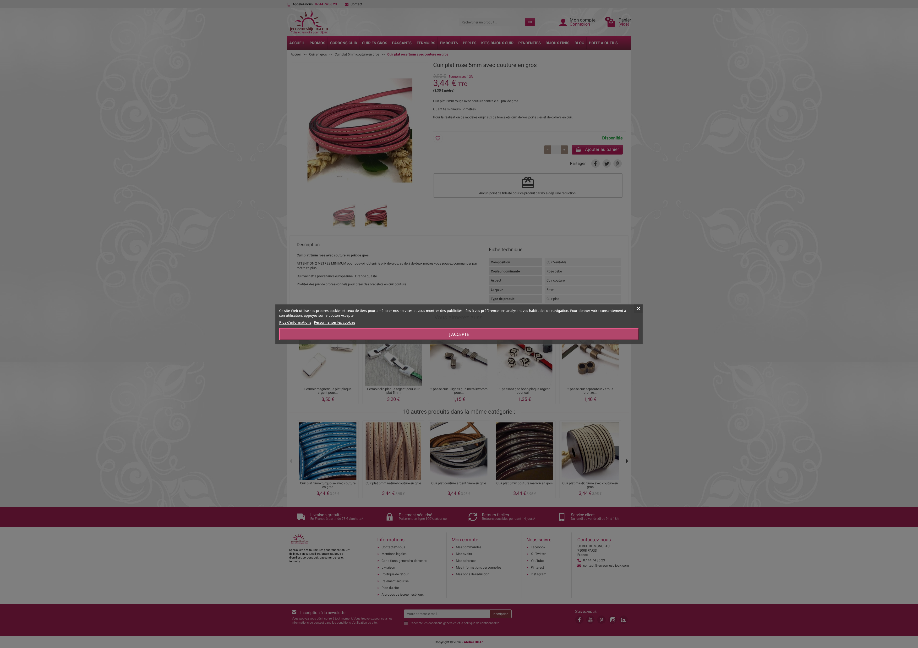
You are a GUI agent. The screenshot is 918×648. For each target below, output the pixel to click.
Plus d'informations (295, 322)
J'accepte (459, 334)
